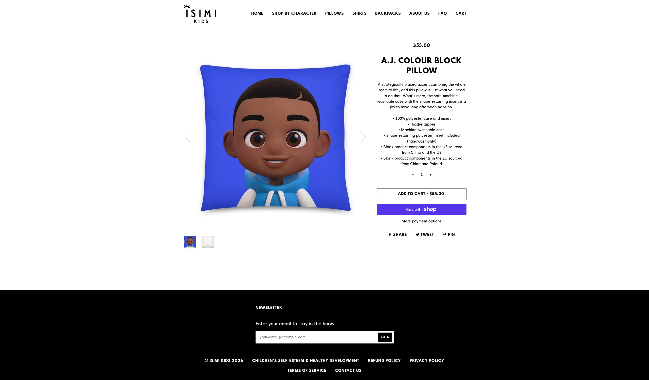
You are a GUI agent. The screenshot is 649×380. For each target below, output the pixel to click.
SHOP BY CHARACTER (294, 13)
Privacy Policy (427, 361)
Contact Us (348, 371)
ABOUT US (419, 13)
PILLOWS (334, 13)
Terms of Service (306, 371)
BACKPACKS (388, 13)
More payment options (422, 221)
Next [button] (360, 136)
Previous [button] (191, 136)
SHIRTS (359, 13)
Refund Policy (384, 361)
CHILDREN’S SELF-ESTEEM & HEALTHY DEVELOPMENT (305, 361)
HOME (257, 13)
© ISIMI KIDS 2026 (224, 361)
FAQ (442, 13)
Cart (461, 13)
